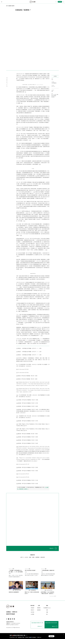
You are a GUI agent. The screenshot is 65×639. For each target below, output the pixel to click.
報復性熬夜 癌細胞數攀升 (14, 592)
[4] (21, 103)
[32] (42, 335)
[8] (48, 130)
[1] (19, 78)
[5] (35, 119)
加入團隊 (32, 614)
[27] (44, 290)
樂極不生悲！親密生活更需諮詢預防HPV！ (32, 592)
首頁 (7, 5)
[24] (46, 249)
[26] (30, 279)
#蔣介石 (22, 557)
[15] (36, 193)
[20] (44, 217)
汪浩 (52, 79)
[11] (36, 175)
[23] (21, 235)
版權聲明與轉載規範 (10, 621)
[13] (27, 183)
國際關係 (54, 95)
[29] (17, 300)
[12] (24, 179)
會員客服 (38, 610)
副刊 (47, 614)
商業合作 (32, 610)
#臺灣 (33, 557)
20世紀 (55, 94)
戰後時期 (52, 96)
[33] (35, 341)
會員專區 (38, 607)
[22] (17, 232)
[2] (25, 91)
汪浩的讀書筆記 (53, 82)
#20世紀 (26, 557)
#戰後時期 (42, 557)
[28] (46, 296)
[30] (17, 321)
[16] (48, 195)
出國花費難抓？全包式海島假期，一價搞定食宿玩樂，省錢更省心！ (48, 592)
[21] (24, 220)
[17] (45, 198)
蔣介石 (52, 94)
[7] (17, 124)
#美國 (30, 557)
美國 (57, 94)
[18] (20, 206)
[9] (30, 140)
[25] (21, 269)
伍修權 (29, 314)
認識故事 (32, 607)
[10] (40, 164)
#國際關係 (37, 557)
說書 (47, 612)
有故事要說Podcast (47, 607)
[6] (37, 120)
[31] (25, 322)
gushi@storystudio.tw (14, 624)
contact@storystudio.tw (15, 623)
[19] (27, 212)
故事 (52, 91)
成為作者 (32, 612)
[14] (34, 192)
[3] (35, 100)
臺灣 (52, 95)
